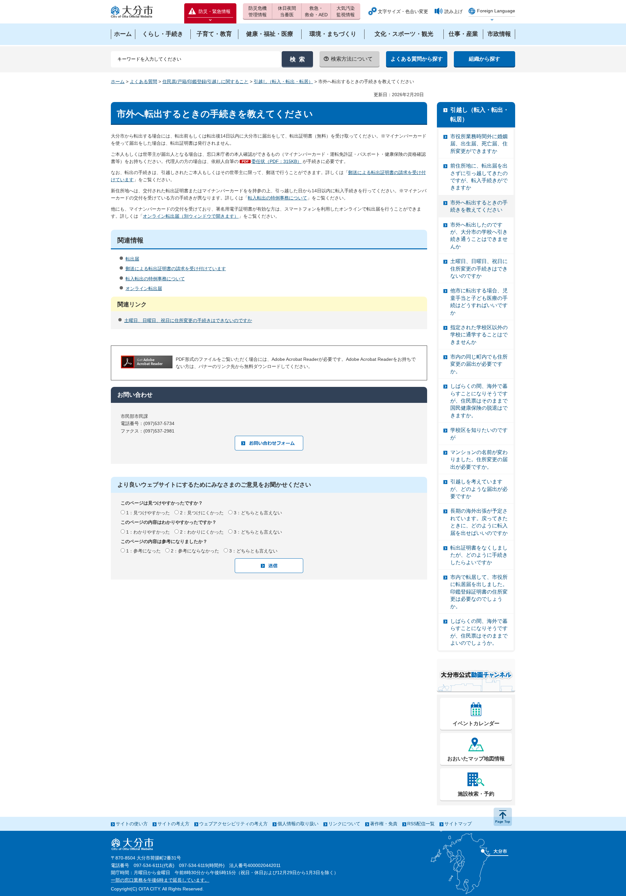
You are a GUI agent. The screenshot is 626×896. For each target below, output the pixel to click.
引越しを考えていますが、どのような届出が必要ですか (479, 489)
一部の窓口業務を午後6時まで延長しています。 (160, 880)
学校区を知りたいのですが (479, 433)
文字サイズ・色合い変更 (403, 11)
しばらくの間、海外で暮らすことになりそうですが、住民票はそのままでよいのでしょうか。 (479, 632)
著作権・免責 (383, 823)
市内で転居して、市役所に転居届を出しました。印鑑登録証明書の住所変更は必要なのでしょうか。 (479, 591)
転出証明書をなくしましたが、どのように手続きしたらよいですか (479, 555)
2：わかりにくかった (202, 532)
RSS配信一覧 (421, 823)
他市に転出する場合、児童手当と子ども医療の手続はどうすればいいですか (479, 301)
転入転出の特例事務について (277, 197)
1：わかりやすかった (148, 532)
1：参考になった (143, 550)
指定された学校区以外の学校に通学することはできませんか (479, 335)
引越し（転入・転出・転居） (283, 81)
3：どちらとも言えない (258, 512)
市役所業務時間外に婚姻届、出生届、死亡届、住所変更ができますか (479, 144)
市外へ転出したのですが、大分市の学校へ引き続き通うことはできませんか (479, 235)
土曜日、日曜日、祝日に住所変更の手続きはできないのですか (188, 320)
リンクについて (344, 823)
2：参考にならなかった (195, 550)
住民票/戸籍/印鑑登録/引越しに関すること (205, 81)
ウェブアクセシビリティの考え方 (233, 823)
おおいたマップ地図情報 (476, 758)
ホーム (118, 81)
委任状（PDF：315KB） (276, 161)
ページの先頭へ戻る (503, 817)
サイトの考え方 (173, 823)
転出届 (132, 258)
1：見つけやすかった (148, 512)
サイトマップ (458, 823)
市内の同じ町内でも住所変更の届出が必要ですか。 (479, 364)
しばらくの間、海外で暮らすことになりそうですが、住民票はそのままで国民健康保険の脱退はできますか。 (479, 400)
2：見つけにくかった (202, 512)
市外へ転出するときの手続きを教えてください (479, 206)
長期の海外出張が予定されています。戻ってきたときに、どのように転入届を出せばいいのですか (479, 522)
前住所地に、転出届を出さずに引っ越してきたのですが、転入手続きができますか (479, 176)
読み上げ (453, 11)
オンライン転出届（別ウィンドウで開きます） (191, 216)
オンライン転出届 (144, 288)
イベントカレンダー (476, 723)
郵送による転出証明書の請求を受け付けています (176, 268)
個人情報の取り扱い (298, 823)
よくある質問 (143, 81)
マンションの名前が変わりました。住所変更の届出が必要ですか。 (479, 459)
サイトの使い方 (132, 823)
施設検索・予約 (476, 794)
